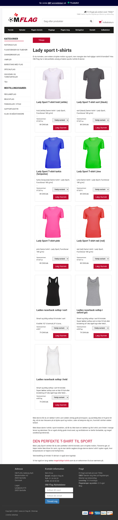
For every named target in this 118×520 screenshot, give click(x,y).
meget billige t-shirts (62, 461)
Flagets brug (65, 30)
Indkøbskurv (108, 22)
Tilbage (41, 40)
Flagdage (51, 30)
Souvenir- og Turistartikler (11, 75)
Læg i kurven (60, 127)
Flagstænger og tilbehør (15, 50)
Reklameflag (10, 94)
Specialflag (9, 69)
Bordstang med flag (13, 65)
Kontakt (92, 30)
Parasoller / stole (12, 104)
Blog (80, 486)
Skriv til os (49, 473)
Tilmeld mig (52, 501)
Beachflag (9, 99)
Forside (10, 30)
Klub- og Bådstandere (14, 114)
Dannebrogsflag (12, 55)
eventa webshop (12, 515)
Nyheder (22, 30)
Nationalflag (10, 45)
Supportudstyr (11, 109)
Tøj (5, 82)
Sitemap (35, 511)
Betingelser (80, 30)
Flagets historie (36, 30)
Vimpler (7, 60)
